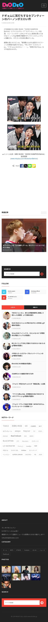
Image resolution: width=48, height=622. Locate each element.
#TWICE (18, 550)
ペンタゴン (6, 454)
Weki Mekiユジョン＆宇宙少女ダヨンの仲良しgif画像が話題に (28, 324)
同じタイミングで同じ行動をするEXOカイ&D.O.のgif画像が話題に (28, 344)
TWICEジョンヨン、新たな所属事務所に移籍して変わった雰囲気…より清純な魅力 (28, 314)
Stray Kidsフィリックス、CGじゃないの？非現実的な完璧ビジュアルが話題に (28, 334)
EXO (25, 436)
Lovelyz (28, 446)
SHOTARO (28, 454)
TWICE (6, 425)
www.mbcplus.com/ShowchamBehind (24, 158)
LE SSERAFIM (9, 445)
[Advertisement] (24, 72)
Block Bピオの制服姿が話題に (22, 363)
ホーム (5, 550)
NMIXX (31, 436)
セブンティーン (7, 431)
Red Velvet (16, 435)
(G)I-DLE (5, 436)
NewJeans (25, 441)
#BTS (11, 550)
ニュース (42, 550)
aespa (17, 430)
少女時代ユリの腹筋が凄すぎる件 (22, 374)
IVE (26, 425)
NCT (40, 426)
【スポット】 (35, 441)
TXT (34, 431)
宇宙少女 (5, 450)
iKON (40, 454)
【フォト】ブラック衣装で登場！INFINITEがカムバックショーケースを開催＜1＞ (28, 405)
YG (35, 454)
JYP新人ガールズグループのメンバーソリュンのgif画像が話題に (27, 354)
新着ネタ (35, 307)
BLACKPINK (8, 440)
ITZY (18, 441)
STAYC (40, 431)
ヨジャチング (33, 450)
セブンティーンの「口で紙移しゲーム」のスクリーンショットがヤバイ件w (24, 246)
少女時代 (33, 426)
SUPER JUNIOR (17, 454)
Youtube (26, 550)
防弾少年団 (17, 425)
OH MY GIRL (14, 450)
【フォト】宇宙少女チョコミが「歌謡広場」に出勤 (28, 384)
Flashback (6, 554)
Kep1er (26, 430)
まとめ (34, 550)
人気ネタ (13, 307)
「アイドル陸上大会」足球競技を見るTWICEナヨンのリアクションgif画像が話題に (28, 395)
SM (35, 445)
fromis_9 (20, 446)
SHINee (23, 450)
